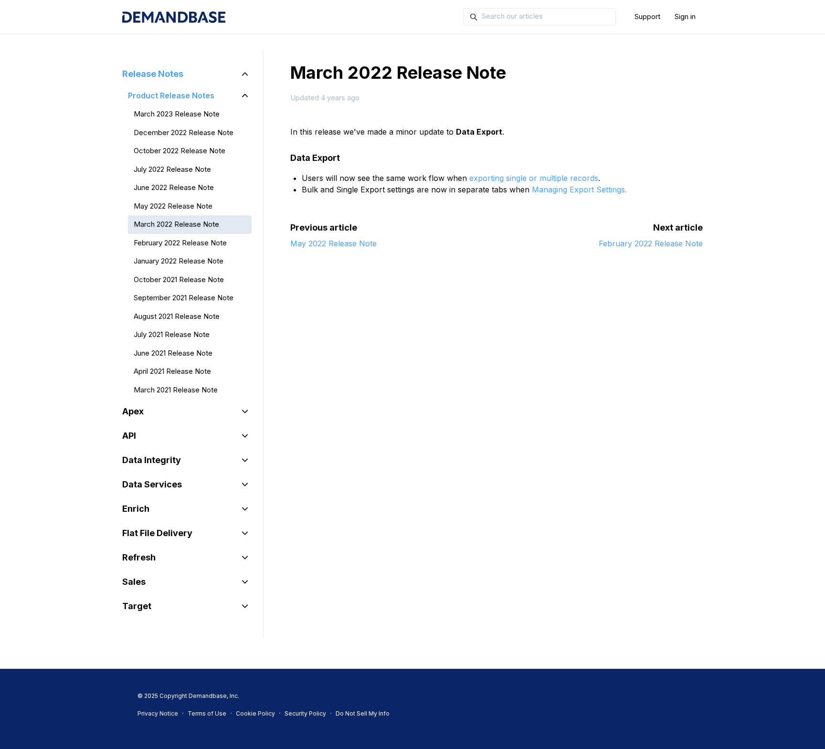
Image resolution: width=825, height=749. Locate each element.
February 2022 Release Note (651, 243)
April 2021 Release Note (172, 371)
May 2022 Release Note (333, 243)
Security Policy (305, 713)
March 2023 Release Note (177, 113)
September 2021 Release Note (183, 297)
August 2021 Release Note (177, 316)
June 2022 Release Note (174, 187)
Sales (134, 582)
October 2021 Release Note (179, 279)
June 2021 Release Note (173, 353)
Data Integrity (151, 460)
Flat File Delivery (157, 533)
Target (136, 606)
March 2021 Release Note (176, 389)
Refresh (139, 557)
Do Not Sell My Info (363, 713)
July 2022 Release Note (172, 169)
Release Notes (152, 74)
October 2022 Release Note (179, 150)
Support (647, 16)
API (129, 436)
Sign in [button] (685, 16)
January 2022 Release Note (178, 260)
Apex (133, 411)
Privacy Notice (158, 713)
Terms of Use (207, 713)
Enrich (135, 509)
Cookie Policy (255, 713)
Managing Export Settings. (579, 189)
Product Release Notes (171, 95)
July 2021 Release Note (172, 334)
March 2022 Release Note (176, 224)
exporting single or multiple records (533, 178)
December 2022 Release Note (183, 132)
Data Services (152, 484)
